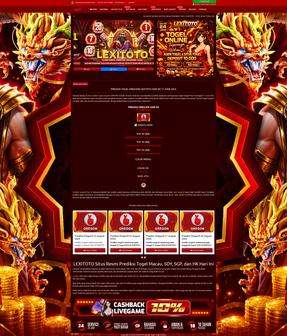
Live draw (104, 9)
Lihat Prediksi (91, 250)
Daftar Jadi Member (105, 2)
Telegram (120, 2)
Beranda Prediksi (81, 84)
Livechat (131, 2)
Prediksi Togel (117, 9)
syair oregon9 (179, 192)
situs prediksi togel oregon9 (99, 95)
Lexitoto (76, 276)
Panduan (202, 9)
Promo (114, 69)
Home (94, 9)
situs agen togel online (103, 293)
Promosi (182, 9)
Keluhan (192, 9)
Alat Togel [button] (142, 9)
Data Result (156, 9)
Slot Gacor (130, 9)
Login (87, 69)
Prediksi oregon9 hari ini (83, 192)
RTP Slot (142, 69)
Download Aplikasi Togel (85, 2)
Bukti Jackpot (170, 9)
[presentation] (142, 257)
